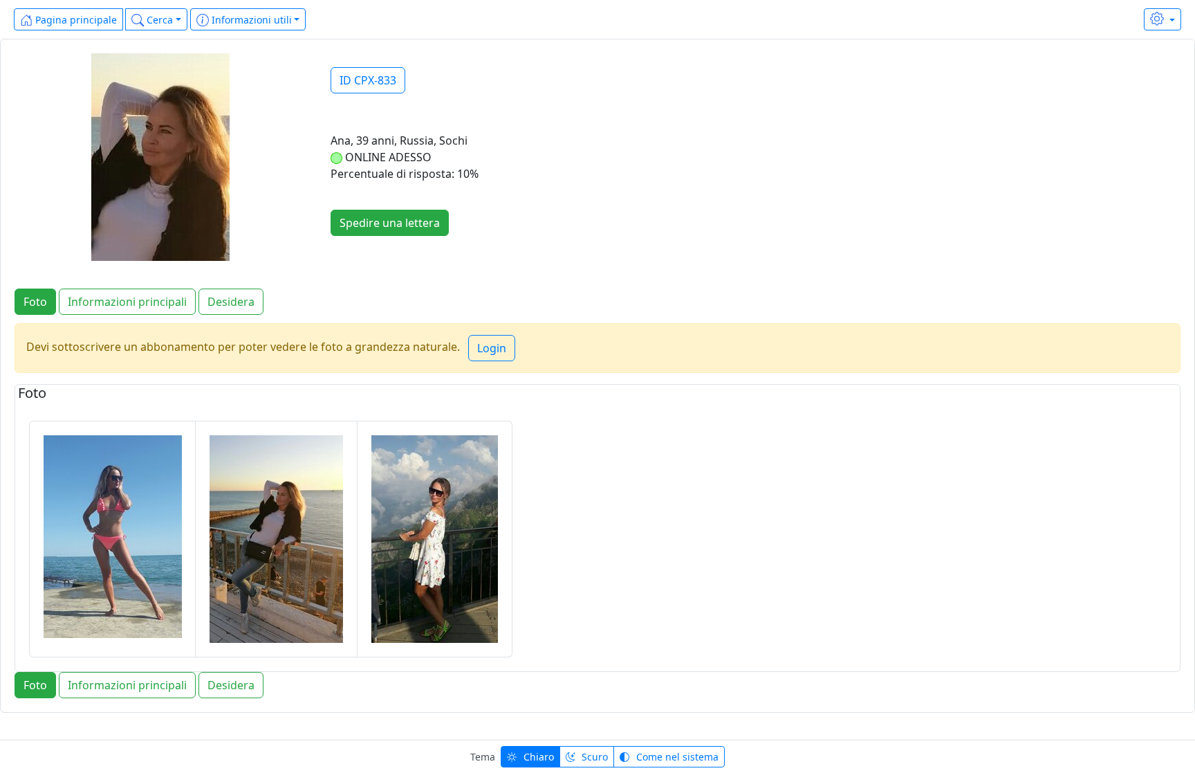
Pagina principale (75, 19)
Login (491, 348)
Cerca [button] (158, 19)
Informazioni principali (127, 301)
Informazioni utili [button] (250, 19)
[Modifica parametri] (1162, 19)
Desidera (230, 301)
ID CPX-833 (368, 80)
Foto (35, 301)
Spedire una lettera (390, 222)
